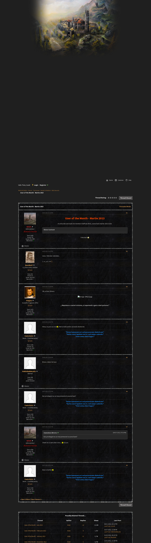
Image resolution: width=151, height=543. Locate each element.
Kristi (68, 525)
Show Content (49, 230)
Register (43, 185)
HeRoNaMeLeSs (116, 532)
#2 (127, 251)
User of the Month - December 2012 (35, 542)
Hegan (29, 300)
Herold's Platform (45, 190)
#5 (127, 357)
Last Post (107, 526)
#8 (127, 465)
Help (130, 180)
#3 (127, 286)
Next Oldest (25, 499)
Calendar (121, 180)
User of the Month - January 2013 (34, 536)
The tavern (36, 190)
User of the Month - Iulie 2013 (33, 525)
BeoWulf (29, 265)
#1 (127, 213)
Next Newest (36, 499)
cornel (113, 526)
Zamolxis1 (29, 336)
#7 (127, 427)
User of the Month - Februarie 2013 (35, 531)
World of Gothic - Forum (25, 190)
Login (36, 185)
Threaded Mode (125, 207)
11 (83, 536)
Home (111, 180)
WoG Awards (55, 190)
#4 (127, 322)
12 (83, 525)
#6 (127, 391)
